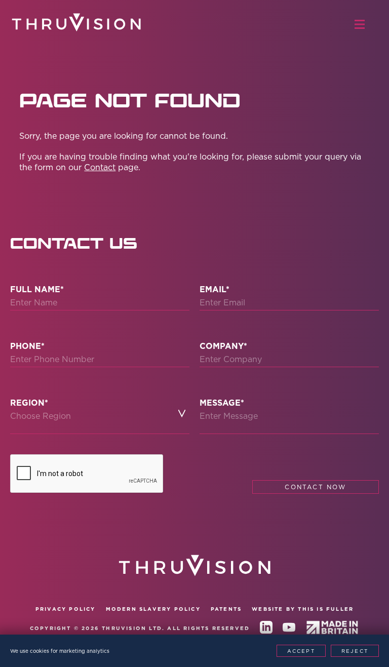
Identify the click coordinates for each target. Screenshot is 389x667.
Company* (223, 346)
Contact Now (315, 487)
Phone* (27, 346)
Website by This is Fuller (303, 609)
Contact (99, 167)
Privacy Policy (65, 609)
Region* (29, 403)
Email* (214, 289)
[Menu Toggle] (364, 24)
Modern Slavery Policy (153, 609)
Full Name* (37, 289)
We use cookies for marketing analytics (59, 651)
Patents (226, 609)
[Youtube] (289, 629)
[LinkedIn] (266, 629)
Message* (222, 403)
